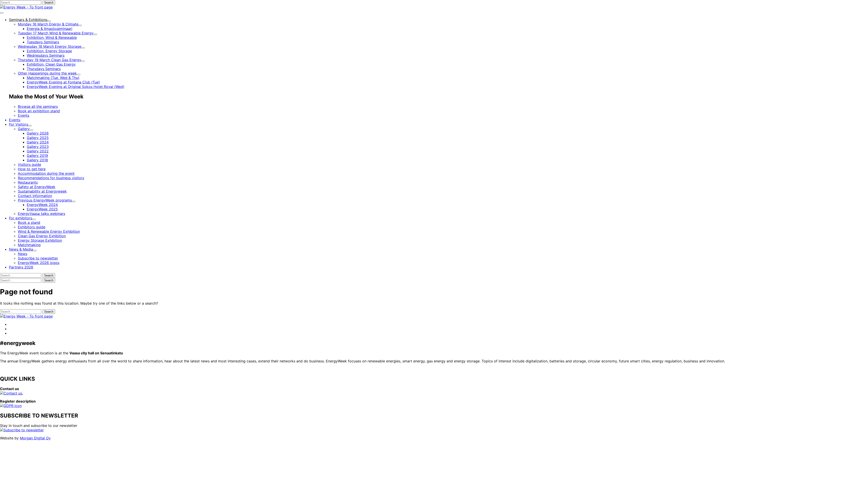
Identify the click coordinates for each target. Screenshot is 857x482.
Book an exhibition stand (39, 111)
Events (23, 115)
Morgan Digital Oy (35, 438)
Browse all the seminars (38, 106)
